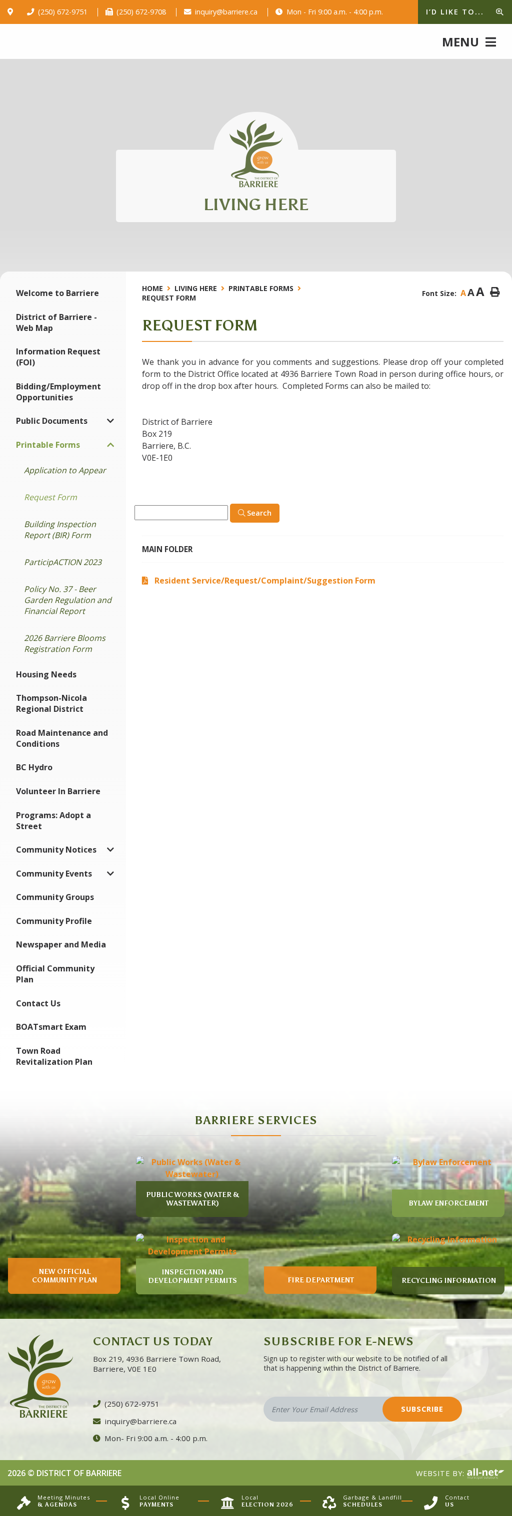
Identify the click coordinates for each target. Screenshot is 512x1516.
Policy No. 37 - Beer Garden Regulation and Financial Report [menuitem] (68, 600)
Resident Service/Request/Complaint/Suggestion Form (265, 580)
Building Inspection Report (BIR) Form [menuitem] (60, 530)
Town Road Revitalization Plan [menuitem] (54, 1056)
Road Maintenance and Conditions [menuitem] (62, 738)
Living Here (195, 288)
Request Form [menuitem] (50, 497)
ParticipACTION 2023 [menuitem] (63, 562)
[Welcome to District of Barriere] (256, 153)
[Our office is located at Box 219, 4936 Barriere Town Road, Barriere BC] (12, 12)
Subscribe (422, 1409)
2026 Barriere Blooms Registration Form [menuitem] (65, 643)
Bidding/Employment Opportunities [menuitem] (58, 392)
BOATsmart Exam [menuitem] (51, 1026)
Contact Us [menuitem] (38, 1003)
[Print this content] (495, 292)
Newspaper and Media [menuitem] (61, 944)
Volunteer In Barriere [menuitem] (58, 791)
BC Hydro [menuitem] (34, 767)
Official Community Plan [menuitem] (55, 974)
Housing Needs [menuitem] (46, 674)
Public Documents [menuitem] (52, 420)
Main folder (167, 549)
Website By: (441, 1473)
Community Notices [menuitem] (56, 849)
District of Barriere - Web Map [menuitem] (56, 322)
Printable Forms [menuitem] (48, 444)
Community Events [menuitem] (54, 873)
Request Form (169, 298)
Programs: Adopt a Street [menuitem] (53, 821)
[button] (110, 421)
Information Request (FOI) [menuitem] (58, 357)
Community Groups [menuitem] (55, 897)
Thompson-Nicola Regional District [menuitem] (51, 703)
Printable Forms (261, 288)
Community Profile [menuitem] (54, 920)
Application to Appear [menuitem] (65, 470)
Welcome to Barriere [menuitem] (57, 293)
